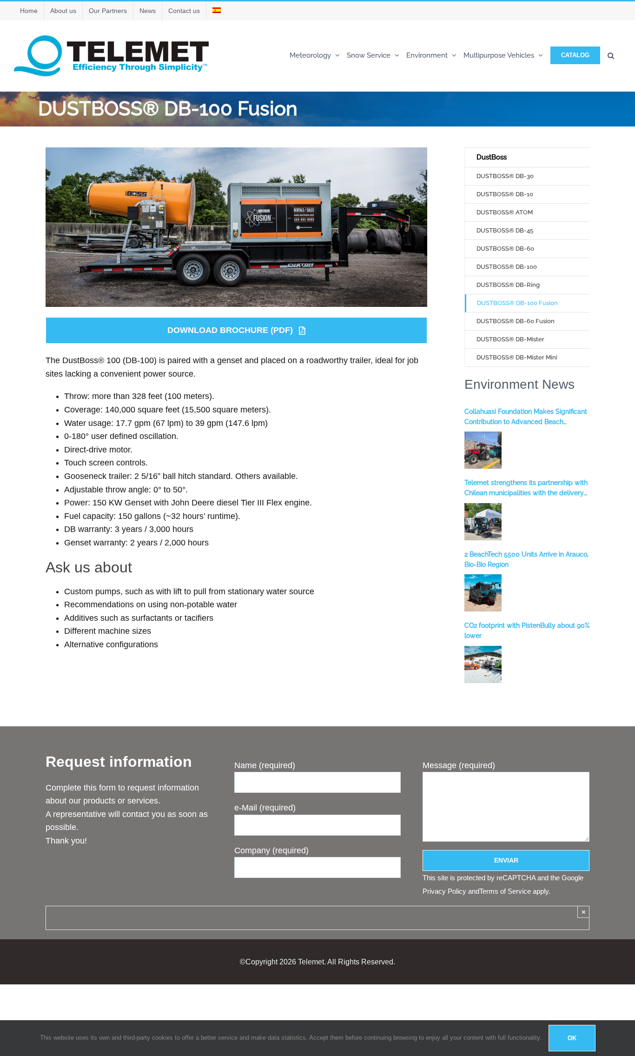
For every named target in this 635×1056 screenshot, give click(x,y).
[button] (611, 54)
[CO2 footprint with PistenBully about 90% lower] (483, 664)
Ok (572, 1038)
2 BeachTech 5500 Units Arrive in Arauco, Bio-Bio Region (526, 559)
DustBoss (491, 157)
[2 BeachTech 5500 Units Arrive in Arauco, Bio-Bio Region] (483, 592)
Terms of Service (505, 891)
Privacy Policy (444, 891)
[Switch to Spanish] (216, 10)
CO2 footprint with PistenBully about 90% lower (526, 630)
